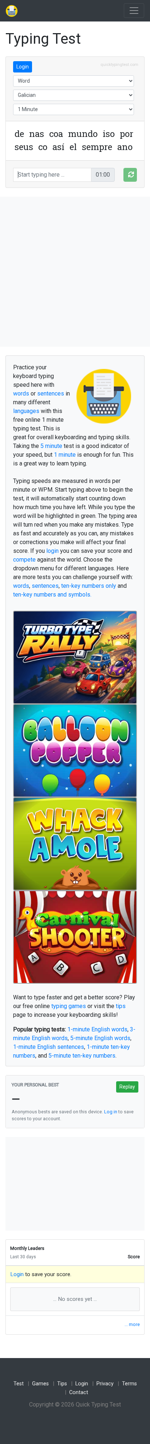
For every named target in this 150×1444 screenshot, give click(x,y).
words (21, 393)
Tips (62, 1384)
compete (24, 559)
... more (132, 1324)
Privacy (105, 1384)
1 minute (65, 454)
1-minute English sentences (48, 1046)
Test (18, 1384)
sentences (50, 393)
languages (26, 411)
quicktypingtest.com (119, 64)
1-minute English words (97, 1029)
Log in (110, 1111)
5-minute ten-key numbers (81, 1055)
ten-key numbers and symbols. (52, 594)
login (52, 550)
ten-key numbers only (88, 585)
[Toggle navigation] (134, 10)
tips (121, 1006)
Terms (129, 1384)
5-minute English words (100, 1038)
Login (22, 67)
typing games (68, 1006)
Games (40, 1384)
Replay (127, 1087)
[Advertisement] (75, 272)
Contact (78, 1392)
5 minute (51, 445)
